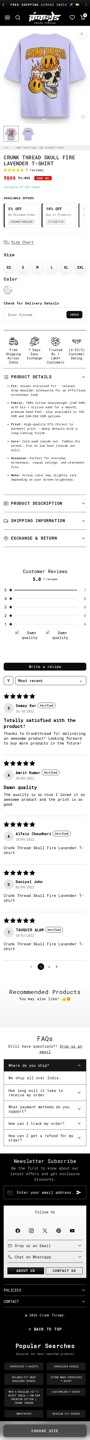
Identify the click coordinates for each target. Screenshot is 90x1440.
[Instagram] (31, 1230)
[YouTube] (72, 1230)
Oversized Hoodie (66, 1366)
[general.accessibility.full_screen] (82, 34)
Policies (12, 1290)
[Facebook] (17, 1230)
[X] (44, 1230)
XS (8, 267)
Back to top (48, 1329)
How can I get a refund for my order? (41, 1137)
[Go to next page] (58, 967)
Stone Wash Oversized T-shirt (66, 1379)
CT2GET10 (56, 221)
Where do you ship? (29, 1065)
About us (25, 1271)
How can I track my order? (37, 1123)
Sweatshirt (24, 1413)
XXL (80, 267)
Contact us (64, 1271)
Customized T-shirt (66, 1391)
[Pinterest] (58, 1230)
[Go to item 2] (60, 644)
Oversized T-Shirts (24, 1366)
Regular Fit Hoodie (66, 1413)
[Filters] (8, 680)
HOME (6, 147)
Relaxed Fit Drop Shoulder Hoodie (24, 1379)
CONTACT (11, 1301)
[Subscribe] (78, 1192)
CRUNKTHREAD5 (21, 221)
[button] (7, 17)
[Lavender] (8, 290)
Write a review (45, 666)
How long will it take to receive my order (36, 1092)
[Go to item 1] (29, 644)
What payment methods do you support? (39, 1109)
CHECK (74, 314)
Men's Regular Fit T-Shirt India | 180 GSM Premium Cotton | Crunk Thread (24, 1397)
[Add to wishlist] (83, 117)
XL (66, 267)
